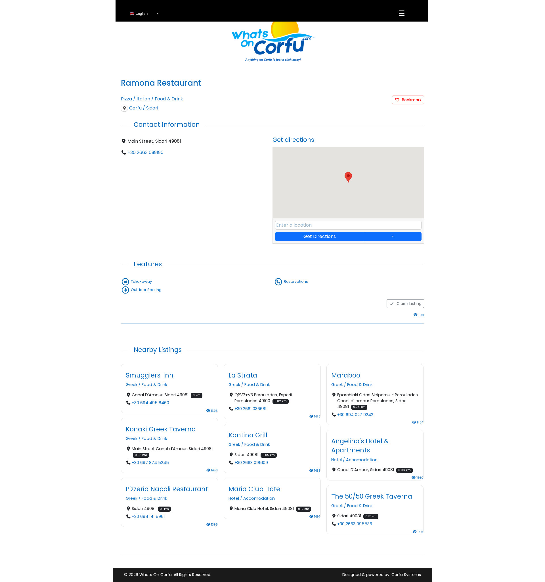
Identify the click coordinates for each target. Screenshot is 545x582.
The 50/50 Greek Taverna (371, 496)
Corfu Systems (406, 574)
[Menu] (402, 13)
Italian (143, 99)
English (141, 13)
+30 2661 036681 (250, 409)
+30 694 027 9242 (355, 414)
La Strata (243, 375)
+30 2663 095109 (251, 462)
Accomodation (362, 460)
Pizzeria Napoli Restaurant (167, 489)
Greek (131, 384)
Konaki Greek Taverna (161, 429)
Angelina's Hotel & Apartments (360, 445)
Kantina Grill (248, 435)
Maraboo (345, 375)
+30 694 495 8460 (150, 403)
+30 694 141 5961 (148, 517)
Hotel (336, 460)
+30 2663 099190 (145, 152)
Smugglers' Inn (149, 375)
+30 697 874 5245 (150, 462)
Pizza (126, 99)
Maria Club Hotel (255, 489)
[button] (348, 177)
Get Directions (319, 236)
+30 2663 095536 (354, 524)
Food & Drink (169, 99)
